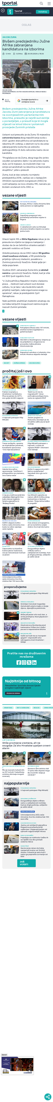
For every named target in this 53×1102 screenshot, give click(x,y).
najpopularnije (16, 783)
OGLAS (26, 25)
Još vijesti (24, 863)
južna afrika (19, 363)
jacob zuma (34, 363)
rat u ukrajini (23, 708)
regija (36, 708)
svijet (6, 363)
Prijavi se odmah (13, 693)
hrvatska (8, 708)
